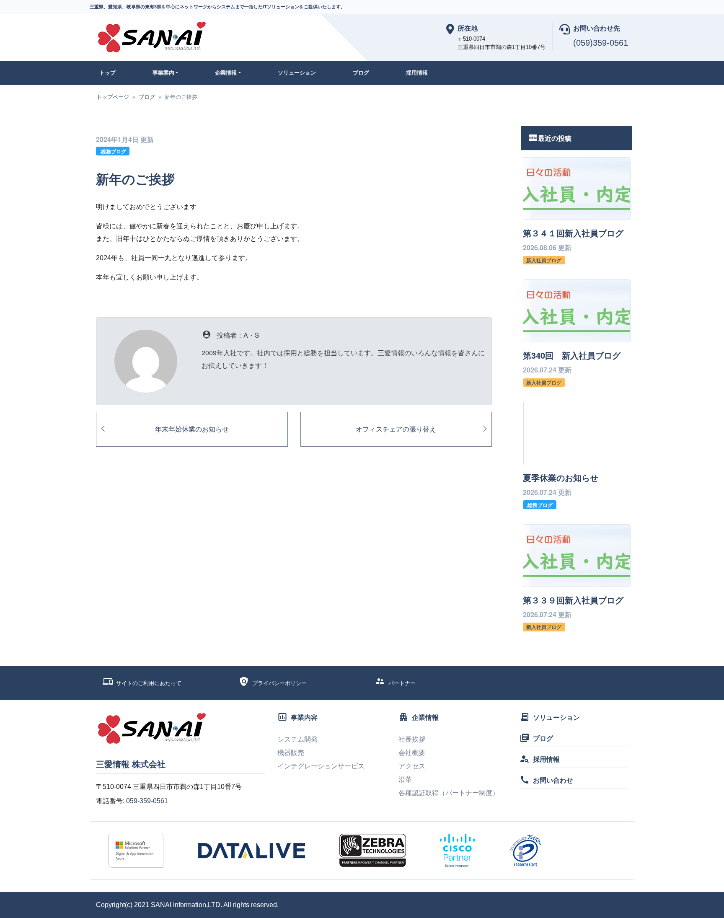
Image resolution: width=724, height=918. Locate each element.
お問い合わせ (553, 780)
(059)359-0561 (600, 42)
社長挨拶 (411, 739)
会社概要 (411, 752)
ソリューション (297, 72)
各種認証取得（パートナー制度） (448, 792)
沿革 (405, 779)
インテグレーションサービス (321, 766)
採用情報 (417, 72)
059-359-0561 (147, 800)
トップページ (112, 97)
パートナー (402, 683)
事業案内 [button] (163, 72)
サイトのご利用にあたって (148, 683)
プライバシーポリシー (279, 683)
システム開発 (297, 739)
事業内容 (304, 717)
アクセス (411, 766)
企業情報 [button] (226, 72)
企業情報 (425, 717)
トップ (107, 72)
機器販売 (290, 752)
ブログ (361, 72)
